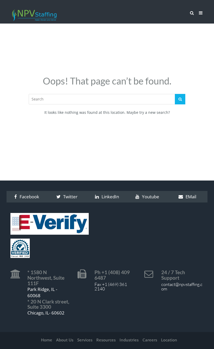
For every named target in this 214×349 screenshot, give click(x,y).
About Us (64, 339)
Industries (129, 339)
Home (46, 339)
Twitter (70, 197)
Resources (106, 339)
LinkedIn (110, 197)
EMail (191, 197)
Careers (149, 339)
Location (169, 339)
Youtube (150, 197)
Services (84, 339)
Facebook (29, 197)
